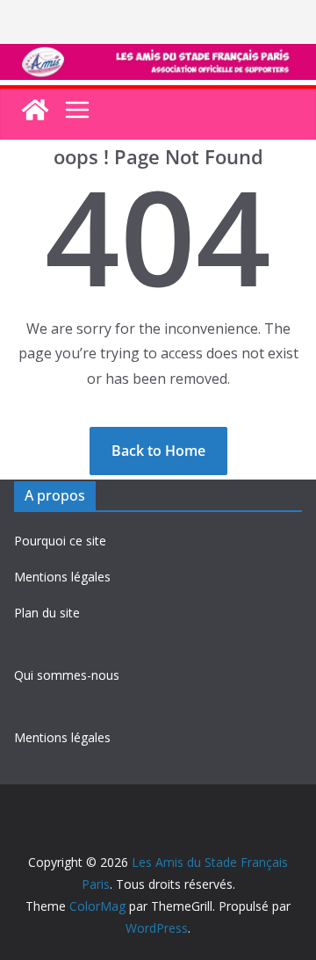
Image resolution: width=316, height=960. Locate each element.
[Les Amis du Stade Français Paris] (158, 56)
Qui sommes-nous (66, 675)
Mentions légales (62, 576)
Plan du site (47, 612)
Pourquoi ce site (60, 540)
